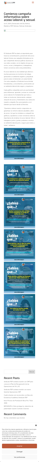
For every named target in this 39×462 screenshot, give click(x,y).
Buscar (32, 372)
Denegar (19, 452)
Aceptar (19, 446)
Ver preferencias (19, 457)
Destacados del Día (18, 24)
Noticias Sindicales (25, 26)
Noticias (16, 26)
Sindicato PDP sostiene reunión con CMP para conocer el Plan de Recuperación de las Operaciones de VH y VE (18, 384)
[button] (36, 425)
